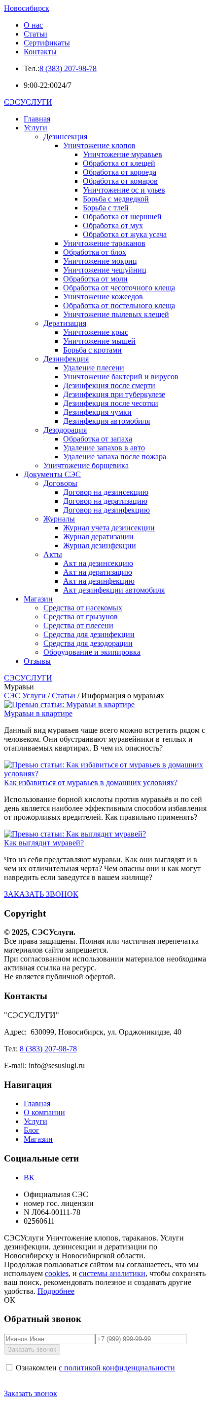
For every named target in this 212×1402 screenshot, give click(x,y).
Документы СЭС (52, 474)
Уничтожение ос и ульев (124, 190)
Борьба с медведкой (116, 199)
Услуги (35, 127)
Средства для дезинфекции (89, 634)
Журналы (59, 519)
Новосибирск (26, 8)
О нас (33, 25)
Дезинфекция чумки (97, 412)
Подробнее (55, 1291)
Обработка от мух (113, 225)
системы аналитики (112, 1273)
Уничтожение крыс (95, 332)
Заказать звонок (30, 1393)
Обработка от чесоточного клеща (119, 287)
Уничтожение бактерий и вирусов (120, 376)
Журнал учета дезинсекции (109, 527)
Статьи (35, 34)
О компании (44, 1112)
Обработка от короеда (119, 172)
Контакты (40, 51)
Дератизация (64, 323)
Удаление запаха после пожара (114, 456)
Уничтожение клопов (99, 145)
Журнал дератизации (98, 536)
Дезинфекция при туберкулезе (114, 394)
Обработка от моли (95, 279)
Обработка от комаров (120, 181)
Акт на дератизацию (97, 572)
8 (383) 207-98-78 (68, 68)
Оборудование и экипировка (92, 652)
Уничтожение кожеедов (103, 296)
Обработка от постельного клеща (119, 305)
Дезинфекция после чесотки (110, 403)
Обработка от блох (94, 252)
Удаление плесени (93, 367)
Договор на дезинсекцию (105, 492)
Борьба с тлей (106, 207)
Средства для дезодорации (88, 643)
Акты (52, 554)
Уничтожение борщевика (86, 465)
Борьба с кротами (92, 350)
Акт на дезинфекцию (99, 581)
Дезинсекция (65, 136)
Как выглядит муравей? (44, 843)
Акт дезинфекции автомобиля (114, 590)
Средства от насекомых (82, 607)
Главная (37, 119)
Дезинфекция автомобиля (106, 421)
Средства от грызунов (80, 616)
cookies (57, 1273)
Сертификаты (47, 43)
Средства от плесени (78, 625)
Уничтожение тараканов (104, 243)
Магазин (38, 599)
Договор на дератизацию (105, 501)
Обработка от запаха (97, 439)
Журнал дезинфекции (99, 545)
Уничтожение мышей (99, 341)
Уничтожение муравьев (122, 154)
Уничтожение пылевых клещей (116, 314)
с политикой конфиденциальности (117, 1367)
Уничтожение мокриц (100, 261)
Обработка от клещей (119, 163)
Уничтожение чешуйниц (104, 270)
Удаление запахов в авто (104, 447)
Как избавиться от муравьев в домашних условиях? (90, 782)
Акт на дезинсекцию (98, 563)
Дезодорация (65, 430)
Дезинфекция (66, 359)
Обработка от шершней (122, 216)
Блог (31, 1130)
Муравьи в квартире (38, 713)
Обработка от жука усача (125, 234)
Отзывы (37, 661)
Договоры (60, 483)
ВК (29, 1177)
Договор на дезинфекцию (106, 510)
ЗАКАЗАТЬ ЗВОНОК (41, 894)
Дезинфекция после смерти (109, 385)
